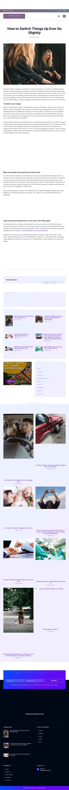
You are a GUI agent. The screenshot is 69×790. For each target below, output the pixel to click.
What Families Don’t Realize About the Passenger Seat (23, 316)
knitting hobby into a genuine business (35, 230)
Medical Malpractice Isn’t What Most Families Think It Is (53, 334)
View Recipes (10, 362)
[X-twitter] (60, 10)
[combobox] (33, 301)
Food (39, 366)
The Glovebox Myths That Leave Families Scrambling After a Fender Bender (53, 317)
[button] (58, 16)
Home (39, 350)
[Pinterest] (65, 10)
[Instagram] (63, 10)
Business (40, 356)
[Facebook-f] (58, 10)
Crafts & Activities (42, 359)
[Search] (61, 301)
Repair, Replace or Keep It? (50, 502)
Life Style (40, 369)
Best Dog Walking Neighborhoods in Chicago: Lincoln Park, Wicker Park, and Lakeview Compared (18, 502)
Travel (39, 375)
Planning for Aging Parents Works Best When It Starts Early (23, 334)
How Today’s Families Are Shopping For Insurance (21, 324)
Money (39, 372)
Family (39, 362)
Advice (39, 353)
